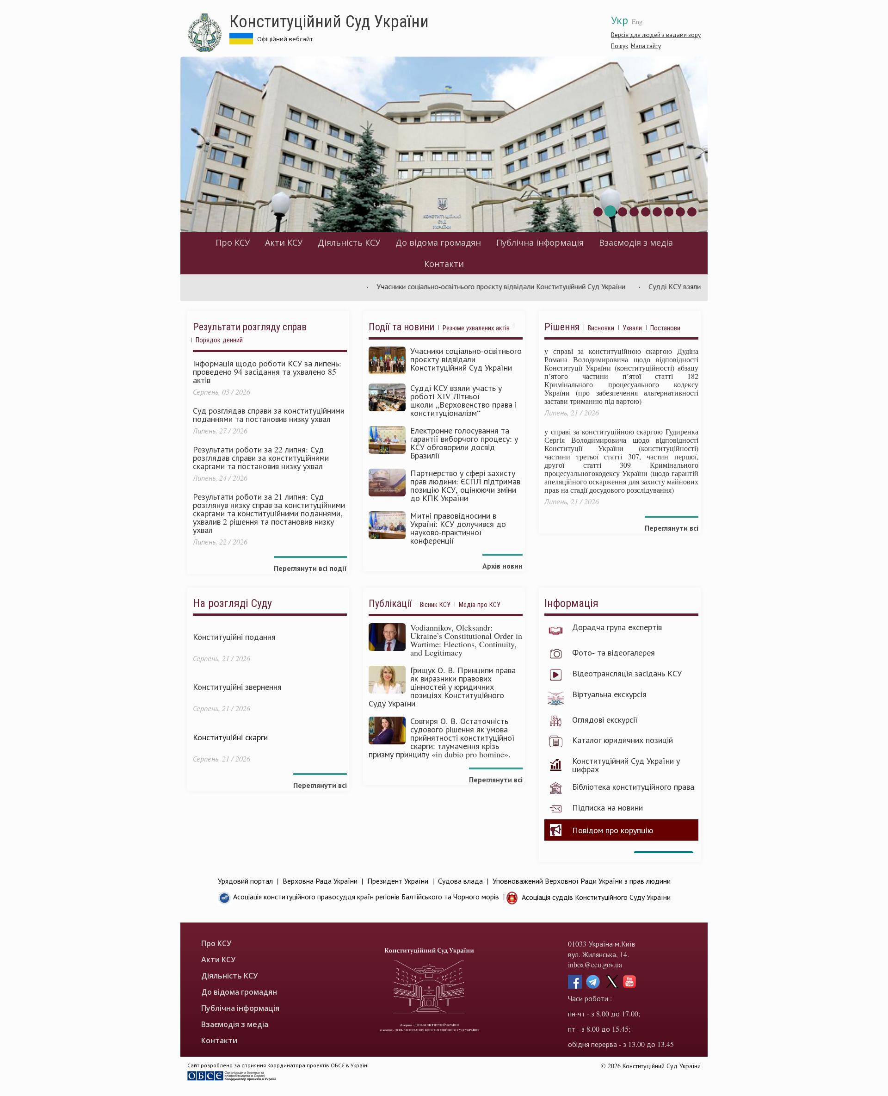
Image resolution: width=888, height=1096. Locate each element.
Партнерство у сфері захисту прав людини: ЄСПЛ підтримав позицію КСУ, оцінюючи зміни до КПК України (465, 485)
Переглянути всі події (310, 568)
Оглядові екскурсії (605, 719)
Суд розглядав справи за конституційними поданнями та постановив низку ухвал (269, 414)
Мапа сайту (646, 46)
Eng (637, 21)
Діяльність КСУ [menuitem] (349, 242)
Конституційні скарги (230, 737)
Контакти (444, 263)
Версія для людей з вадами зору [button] (656, 35)
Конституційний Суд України (329, 21)
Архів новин (502, 565)
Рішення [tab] (562, 327)
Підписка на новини (607, 807)
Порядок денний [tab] (219, 339)
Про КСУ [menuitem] (233, 242)
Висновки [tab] (601, 327)
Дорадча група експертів (617, 627)
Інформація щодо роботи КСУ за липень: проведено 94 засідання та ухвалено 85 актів (267, 371)
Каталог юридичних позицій (622, 740)
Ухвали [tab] (632, 327)
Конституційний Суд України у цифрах (626, 764)
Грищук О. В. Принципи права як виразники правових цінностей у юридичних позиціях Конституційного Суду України (442, 686)
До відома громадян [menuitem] (438, 242)
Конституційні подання (234, 636)
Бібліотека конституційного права (633, 786)
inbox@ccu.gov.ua (595, 964)
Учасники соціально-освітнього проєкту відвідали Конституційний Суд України (471, 286)
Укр (619, 19)
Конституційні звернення (237, 686)
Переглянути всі (671, 527)
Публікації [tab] (390, 603)
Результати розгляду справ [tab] (250, 327)
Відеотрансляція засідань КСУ (627, 673)
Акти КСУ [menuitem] (283, 242)
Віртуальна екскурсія (609, 694)
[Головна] (208, 33)
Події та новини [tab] (401, 327)
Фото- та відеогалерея (613, 652)
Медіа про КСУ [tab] (479, 604)
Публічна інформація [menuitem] (540, 242)
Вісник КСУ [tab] (435, 604)
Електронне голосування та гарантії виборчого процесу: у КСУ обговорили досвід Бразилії (464, 442)
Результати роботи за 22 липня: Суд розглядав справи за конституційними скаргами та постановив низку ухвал (261, 457)
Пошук (619, 46)
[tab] (518, 329)
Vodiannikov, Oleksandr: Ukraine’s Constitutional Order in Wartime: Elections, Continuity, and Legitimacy (466, 639)
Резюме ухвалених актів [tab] (476, 327)
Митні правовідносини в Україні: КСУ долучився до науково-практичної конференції (458, 528)
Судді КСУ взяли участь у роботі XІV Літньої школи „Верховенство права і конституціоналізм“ (463, 400)
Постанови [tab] (665, 327)
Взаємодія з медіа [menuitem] (636, 242)
